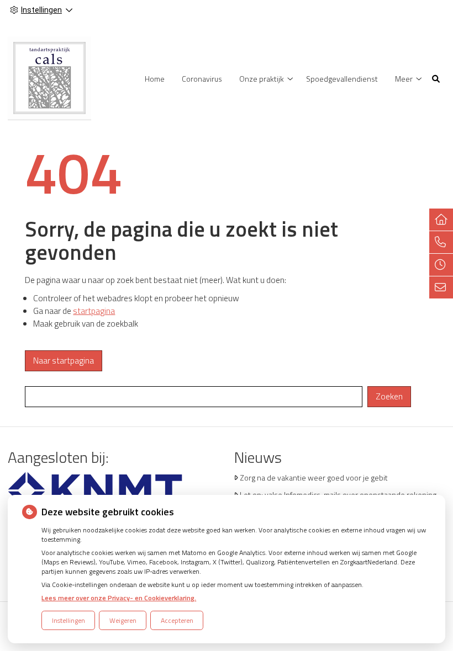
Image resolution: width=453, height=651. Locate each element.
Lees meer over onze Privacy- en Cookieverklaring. (118, 598)
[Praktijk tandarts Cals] (49, 77)
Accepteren (177, 620)
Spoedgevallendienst (342, 78)
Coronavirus (202, 78)
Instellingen (68, 620)
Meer (404, 78)
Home (155, 78)
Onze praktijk (261, 78)
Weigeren (122, 620)
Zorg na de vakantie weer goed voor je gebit (314, 477)
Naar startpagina (63, 360)
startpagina (94, 311)
